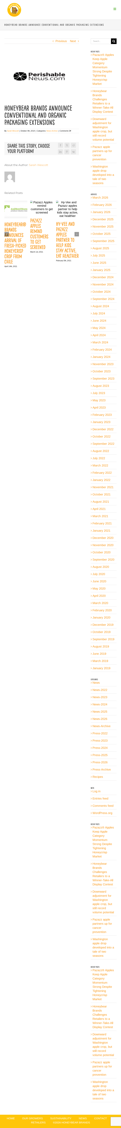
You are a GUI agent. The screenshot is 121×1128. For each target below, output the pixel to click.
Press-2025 (100, 755)
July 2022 (99, 458)
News (96, 682)
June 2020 (99, 581)
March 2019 (100, 661)
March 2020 (100, 603)
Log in (96, 791)
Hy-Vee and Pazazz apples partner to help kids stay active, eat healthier (67, 240)
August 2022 (101, 451)
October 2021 (102, 494)
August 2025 (101, 248)
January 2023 (101, 422)
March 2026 (100, 197)
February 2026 (102, 204)
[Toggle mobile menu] (115, 8)
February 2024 (102, 349)
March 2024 (100, 342)
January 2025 (101, 270)
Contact (100, 1118)
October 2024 (102, 291)
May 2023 (99, 400)
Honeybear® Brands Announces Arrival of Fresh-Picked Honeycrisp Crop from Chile (15, 243)
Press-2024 (100, 747)
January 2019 (101, 668)
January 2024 (101, 356)
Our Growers (32, 1118)
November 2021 (103, 487)
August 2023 (101, 385)
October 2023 (102, 371)
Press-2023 (100, 740)
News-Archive (52, 131)
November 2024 (103, 284)
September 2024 (103, 299)
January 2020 (101, 617)
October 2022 (102, 436)
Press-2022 (100, 733)
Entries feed (100, 798)
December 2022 (103, 429)
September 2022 (103, 443)
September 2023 (103, 378)
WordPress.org (102, 813)
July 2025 (99, 255)
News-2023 (100, 697)
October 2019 (102, 632)
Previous (61, 41)
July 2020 (99, 574)
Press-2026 (100, 762)
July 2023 (99, 393)
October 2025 (102, 233)
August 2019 (101, 646)
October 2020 (102, 552)
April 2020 (99, 595)
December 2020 (103, 537)
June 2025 (99, 262)
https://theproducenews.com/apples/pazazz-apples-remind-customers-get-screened (41, 207)
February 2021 (102, 523)
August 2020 (101, 566)
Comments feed (103, 805)
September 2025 (103, 241)
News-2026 (100, 718)
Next (73, 41)
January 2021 (101, 530)
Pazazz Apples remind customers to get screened (39, 233)
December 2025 (103, 219)
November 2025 (103, 226)
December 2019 (103, 624)
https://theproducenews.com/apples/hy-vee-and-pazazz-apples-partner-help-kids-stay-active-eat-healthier (67, 209)
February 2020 (102, 610)
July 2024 (99, 313)
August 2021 (101, 501)
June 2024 (99, 320)
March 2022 (100, 465)
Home (11, 1118)
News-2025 (100, 711)
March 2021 (100, 516)
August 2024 (101, 306)
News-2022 (100, 690)
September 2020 (103, 559)
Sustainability (60, 1118)
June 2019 (99, 653)
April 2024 (99, 335)
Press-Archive (102, 769)
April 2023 (99, 407)
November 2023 (103, 364)
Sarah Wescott (13, 131)
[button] (6, 234)
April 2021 (99, 509)
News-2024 (100, 704)
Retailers (38, 1122)
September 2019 (103, 639)
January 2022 (101, 480)
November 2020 (103, 545)
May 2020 (99, 588)
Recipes (98, 776)
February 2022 (102, 472)
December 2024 (103, 277)
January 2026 (101, 212)
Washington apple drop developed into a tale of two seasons (103, 175)
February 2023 (102, 414)
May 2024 (99, 328)
